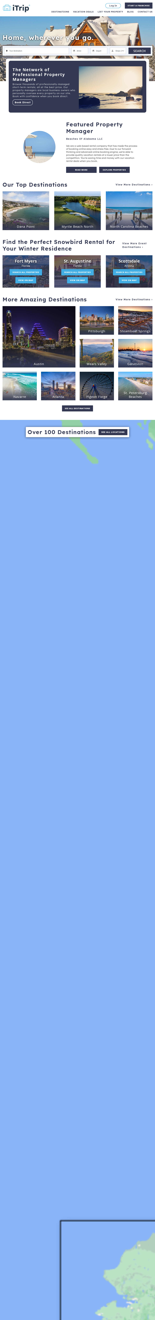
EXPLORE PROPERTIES (114, 169)
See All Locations (113, 432)
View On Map (25, 280)
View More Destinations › (134, 184)
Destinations (60, 11)
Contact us (145, 11)
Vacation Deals (83, 11)
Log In (113, 5)
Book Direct (23, 102)
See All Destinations (77, 408)
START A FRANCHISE (139, 5)
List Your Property (110, 11)
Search (139, 51)
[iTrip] (17, 8)
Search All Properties (25, 272)
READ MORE (81, 169)
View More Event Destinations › (134, 245)
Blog (130, 11)
